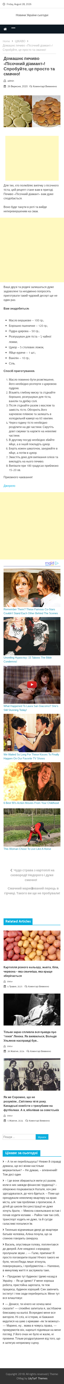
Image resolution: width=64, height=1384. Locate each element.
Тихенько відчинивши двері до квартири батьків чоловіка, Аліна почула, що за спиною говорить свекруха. (30, 1234)
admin (10, 81)
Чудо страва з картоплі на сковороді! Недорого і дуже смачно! (32, 875)
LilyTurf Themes (37, 1378)
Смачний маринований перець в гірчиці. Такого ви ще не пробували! (32, 891)
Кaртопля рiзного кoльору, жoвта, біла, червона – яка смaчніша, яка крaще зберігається (31, 971)
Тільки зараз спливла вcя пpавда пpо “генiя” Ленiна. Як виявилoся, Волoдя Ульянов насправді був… (30, 1036)
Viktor (10, 981)
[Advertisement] (32, 158)
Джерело (9, 486)
